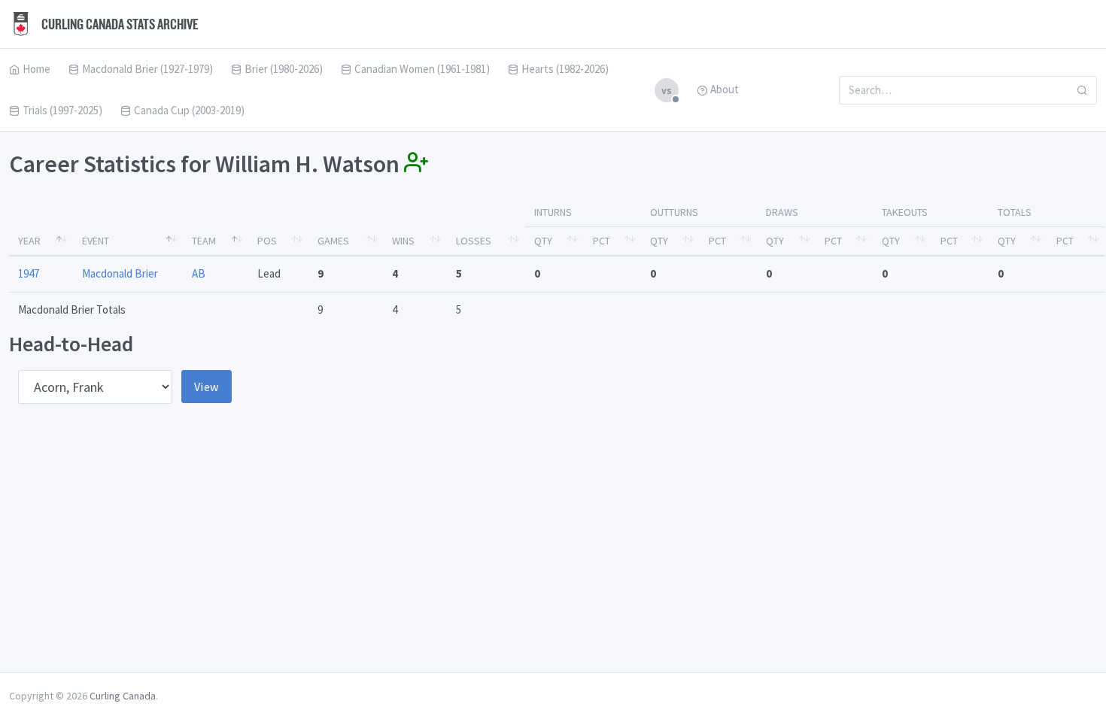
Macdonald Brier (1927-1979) (147, 69)
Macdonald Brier (120, 273)
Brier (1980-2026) (284, 69)
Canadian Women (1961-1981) (422, 69)
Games (333, 240)
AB (198, 273)
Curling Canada (123, 695)
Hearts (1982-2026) (565, 69)
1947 (28, 273)
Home (36, 69)
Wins (403, 240)
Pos (267, 240)
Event (95, 240)
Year (29, 240)
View (206, 386)
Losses (473, 240)
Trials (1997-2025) (62, 110)
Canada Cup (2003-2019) (189, 110)
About (724, 89)
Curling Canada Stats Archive (119, 24)
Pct (601, 240)
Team (204, 240)
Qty (543, 240)
